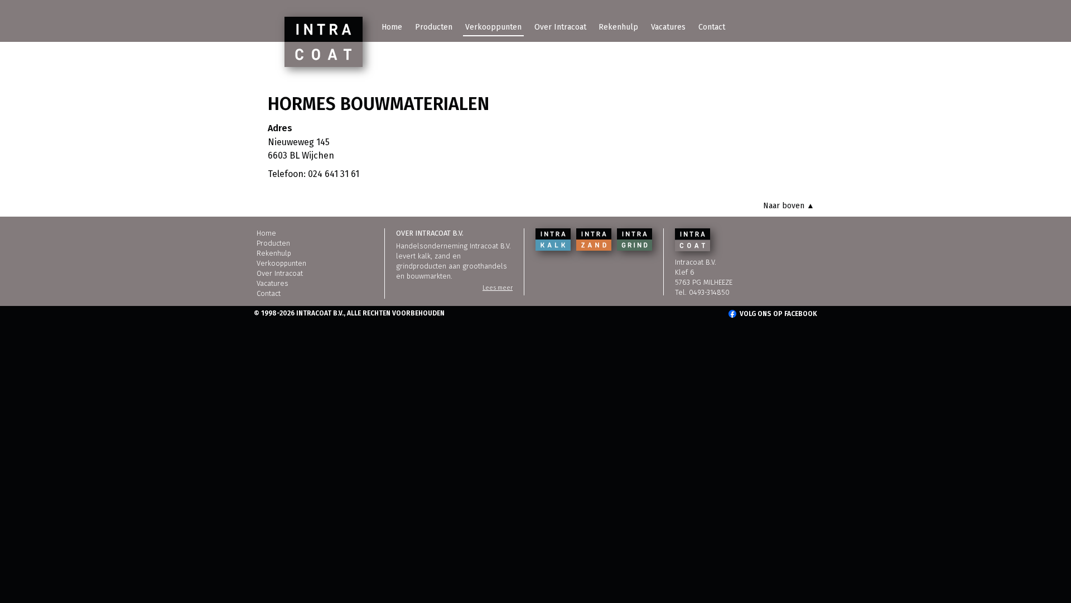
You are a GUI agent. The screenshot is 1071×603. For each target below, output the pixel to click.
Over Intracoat (560, 27)
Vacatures (668, 27)
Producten (433, 27)
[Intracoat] (323, 42)
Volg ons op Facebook (778, 314)
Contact (711, 27)
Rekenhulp (618, 27)
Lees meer (498, 287)
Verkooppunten (493, 27)
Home (392, 27)
